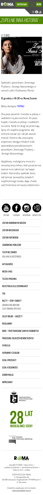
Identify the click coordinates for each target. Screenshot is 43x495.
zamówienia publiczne (30, 467)
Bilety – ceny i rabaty (12, 300)
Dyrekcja (6, 345)
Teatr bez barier (9, 252)
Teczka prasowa (9, 278)
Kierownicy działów (10, 352)
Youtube (6, 215)
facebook (16, 215)
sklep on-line (18, 470)
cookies (27, 470)
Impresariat (7, 382)
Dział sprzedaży (9, 360)
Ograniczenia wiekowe (11, 305)
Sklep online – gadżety (12, 316)
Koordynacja (7, 374)
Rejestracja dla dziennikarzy (15, 286)
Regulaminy (7, 323)
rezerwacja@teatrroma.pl (21, 490)
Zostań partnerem (10, 237)
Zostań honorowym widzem (14, 223)
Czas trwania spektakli (11, 308)
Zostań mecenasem (10, 230)
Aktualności (7, 264)
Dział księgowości (10, 367)
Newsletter (37, 215)
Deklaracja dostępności (11, 256)
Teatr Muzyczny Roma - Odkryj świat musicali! (7, 4)
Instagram (26, 215)
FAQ (3, 293)
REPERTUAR (22, 4)
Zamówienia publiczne (11, 245)
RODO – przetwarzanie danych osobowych (20, 331)
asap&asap (20, 488)
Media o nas (7, 271)
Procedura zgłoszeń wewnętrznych (18, 338)
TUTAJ (20, 106)
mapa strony (28, 465)
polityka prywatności (12, 467)
